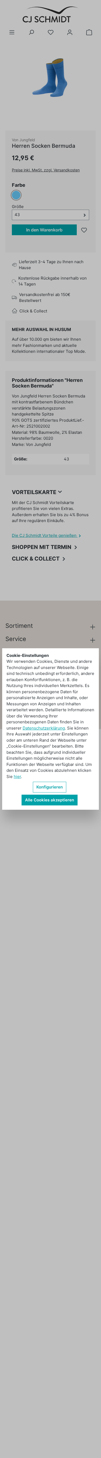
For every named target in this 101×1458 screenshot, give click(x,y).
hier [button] (17, 776)
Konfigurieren (49, 787)
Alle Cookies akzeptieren (49, 799)
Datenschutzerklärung (44, 728)
